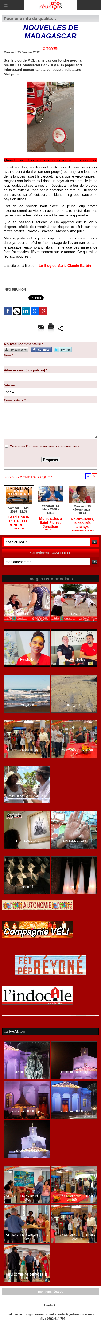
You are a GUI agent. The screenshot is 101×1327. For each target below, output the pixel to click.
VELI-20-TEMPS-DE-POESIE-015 (74, 1197)
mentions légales (50, 1291)
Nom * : (9, 355)
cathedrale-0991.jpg (27, 1150)
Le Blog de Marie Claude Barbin (65, 266)
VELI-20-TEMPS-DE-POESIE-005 (27, 1237)
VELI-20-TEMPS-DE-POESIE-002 (74, 752)
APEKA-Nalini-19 (74, 841)
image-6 (74, 886)
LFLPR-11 (74, 614)
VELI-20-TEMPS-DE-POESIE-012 (27, 752)
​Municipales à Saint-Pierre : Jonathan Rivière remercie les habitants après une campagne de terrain (50, 522)
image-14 (27, 886)
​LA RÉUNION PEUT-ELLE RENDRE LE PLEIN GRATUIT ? (19, 521)
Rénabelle (27, 659)
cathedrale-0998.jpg (74, 1111)
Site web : (11, 385)
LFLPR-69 (27, 614)
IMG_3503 (74, 705)
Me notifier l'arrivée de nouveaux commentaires (44, 446)
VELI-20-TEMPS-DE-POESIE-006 (27, 1197)
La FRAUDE (14, 1031)
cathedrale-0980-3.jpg (26, 1111)
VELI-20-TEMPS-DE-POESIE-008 (27, 1276)
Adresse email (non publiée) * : (26, 370)
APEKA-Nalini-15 (27, 841)
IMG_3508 (27, 705)
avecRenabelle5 (74, 659)
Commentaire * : (15, 400)
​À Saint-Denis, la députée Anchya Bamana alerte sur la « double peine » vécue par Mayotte (82, 523)
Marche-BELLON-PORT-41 (27, 796)
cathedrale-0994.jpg (27, 1072)
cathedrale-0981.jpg (74, 1072)
